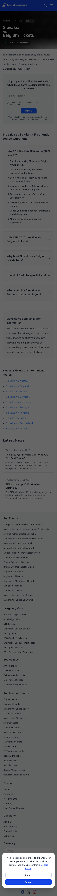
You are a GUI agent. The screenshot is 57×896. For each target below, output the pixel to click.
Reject (28, 875)
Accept (28, 882)
